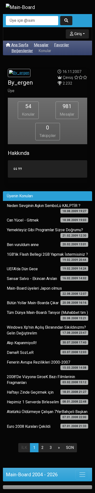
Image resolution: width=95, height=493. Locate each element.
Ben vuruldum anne (46, 244)
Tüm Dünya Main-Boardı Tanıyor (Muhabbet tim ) (47, 315)
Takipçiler (47, 131)
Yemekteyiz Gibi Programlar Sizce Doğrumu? (46, 232)
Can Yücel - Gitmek (46, 220)
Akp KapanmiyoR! (46, 343)
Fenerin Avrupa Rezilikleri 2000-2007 (46, 364)
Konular (28, 110)
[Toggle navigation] (82, 474)
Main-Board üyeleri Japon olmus (46, 290)
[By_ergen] (19, 73)
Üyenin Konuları (20, 196)
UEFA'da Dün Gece (46, 269)
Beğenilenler (22, 50)
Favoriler (61, 45)
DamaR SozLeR (46, 352)
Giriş (77, 34)
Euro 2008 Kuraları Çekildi (46, 426)
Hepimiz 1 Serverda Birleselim (46, 402)
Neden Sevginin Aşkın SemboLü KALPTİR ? (46, 208)
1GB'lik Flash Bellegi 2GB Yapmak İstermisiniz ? (47, 257)
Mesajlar (41, 45)
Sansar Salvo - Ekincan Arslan (46, 278)
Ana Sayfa (19, 45)
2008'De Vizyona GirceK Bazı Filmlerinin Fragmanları (46, 379)
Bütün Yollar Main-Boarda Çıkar (46, 303)
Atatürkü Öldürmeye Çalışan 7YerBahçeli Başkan (47, 414)
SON (70, 447)
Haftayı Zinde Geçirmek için (46, 392)
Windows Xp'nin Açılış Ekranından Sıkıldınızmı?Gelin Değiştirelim (46, 330)
